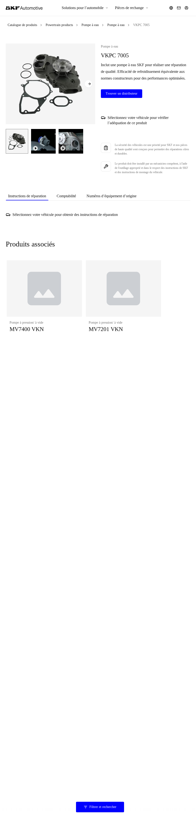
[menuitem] (85, 7)
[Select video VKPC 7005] (43, 141)
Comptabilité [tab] (66, 196)
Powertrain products (59, 25)
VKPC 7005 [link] (141, 25)
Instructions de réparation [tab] (27, 196)
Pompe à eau (90, 25)
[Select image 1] (17, 141)
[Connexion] (186, 8)
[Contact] (179, 8)
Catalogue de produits (22, 25)
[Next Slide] (88, 84)
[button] (44, 301)
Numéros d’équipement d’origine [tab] (111, 196)
